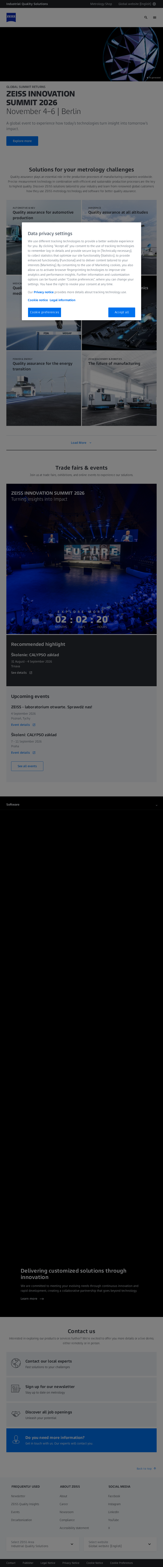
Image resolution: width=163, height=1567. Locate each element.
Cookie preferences (44, 312)
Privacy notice (44, 292)
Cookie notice (38, 300)
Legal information (62, 300)
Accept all (122, 312)
